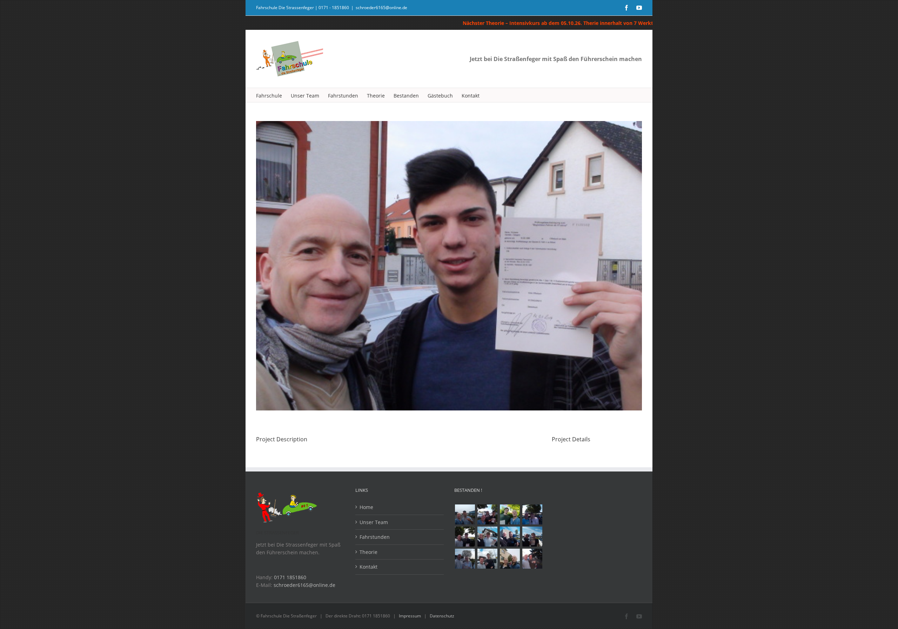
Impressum (410, 616)
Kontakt (368, 566)
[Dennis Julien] (487, 514)
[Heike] (509, 559)
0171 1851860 (290, 577)
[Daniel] (509, 514)
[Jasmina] (464, 559)
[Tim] (464, 537)
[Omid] (464, 514)
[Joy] (532, 559)
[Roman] (487, 537)
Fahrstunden (375, 537)
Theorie (368, 552)
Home (366, 507)
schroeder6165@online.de (381, 8)
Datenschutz (442, 616)
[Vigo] (532, 537)
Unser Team (374, 522)
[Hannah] (532, 514)
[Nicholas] (509, 537)
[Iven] (487, 559)
